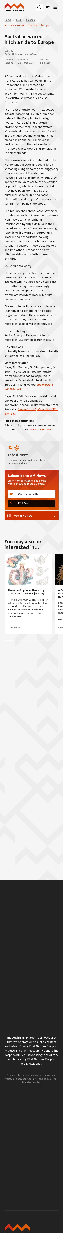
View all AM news (23, 515)
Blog (19, 19)
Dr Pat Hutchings (14, 54)
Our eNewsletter (28, 494)
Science (30, 19)
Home (8, 19)
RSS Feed (23, 503)
